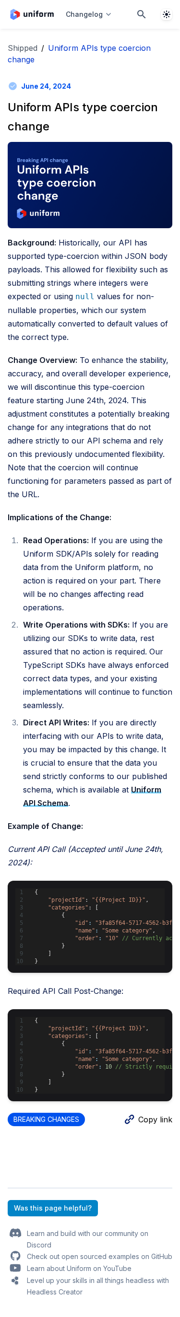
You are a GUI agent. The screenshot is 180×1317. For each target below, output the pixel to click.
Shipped (22, 48)
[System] (166, 14)
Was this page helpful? (53, 1208)
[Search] (141, 14)
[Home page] (32, 14)
